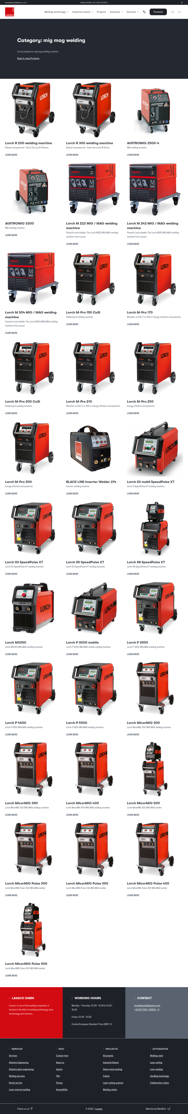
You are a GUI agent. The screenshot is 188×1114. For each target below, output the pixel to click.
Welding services (17, 1076)
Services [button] (131, 11)
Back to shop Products (28, 58)
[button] (144, 12)
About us (60, 1062)
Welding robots (110, 1089)
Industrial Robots (111, 1062)
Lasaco (98, 1108)
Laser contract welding (19, 1089)
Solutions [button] (115, 11)
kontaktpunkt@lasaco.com (15, 3)
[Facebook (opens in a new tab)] (31, 1108)
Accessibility (62, 1089)
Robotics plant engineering (21, 1069)
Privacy (59, 1082)
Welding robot (156, 1055)
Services (13, 1055)
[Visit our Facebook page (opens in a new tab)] (182, 3)
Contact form (62, 1055)
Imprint (59, 1069)
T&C (58, 1076)
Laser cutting (156, 1062)
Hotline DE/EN (94, 3)
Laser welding (156, 1069)
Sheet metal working (112, 1069)
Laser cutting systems (113, 1082)
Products (158, 11)
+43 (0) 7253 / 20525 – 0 (146, 1009)
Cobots (106, 1076)
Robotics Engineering (19, 1062)
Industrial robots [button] (81, 11)
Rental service (15, 1082)
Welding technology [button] (55, 11)
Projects (101, 11)
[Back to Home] (9, 11)
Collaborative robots (159, 1082)
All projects (108, 1055)
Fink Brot (161, 1108)
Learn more (11, 154)
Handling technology (159, 1076)
